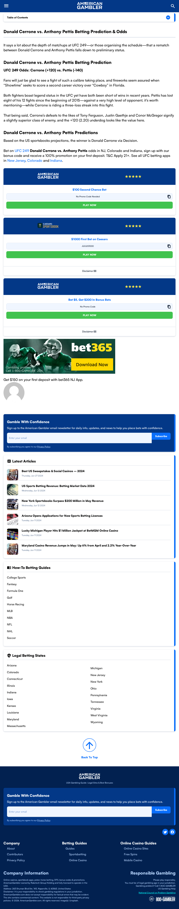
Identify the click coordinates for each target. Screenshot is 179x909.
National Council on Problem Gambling (157, 892)
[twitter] (165, 832)
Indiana (56, 160)
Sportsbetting (77, 854)
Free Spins (130, 854)
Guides (70, 848)
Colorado (34, 160)
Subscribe (161, 436)
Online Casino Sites (136, 848)
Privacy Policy (43, 446)
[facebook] (172, 832)
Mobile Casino (133, 860)
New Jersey (16, 160)
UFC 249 (22, 150)
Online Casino (78, 860)
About (11, 848)
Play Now (89, 205)
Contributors (15, 854)
